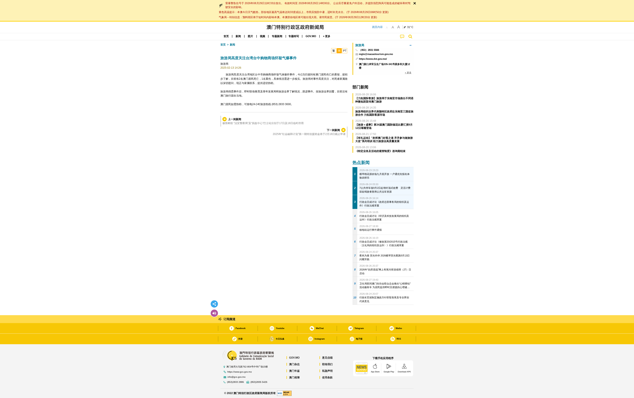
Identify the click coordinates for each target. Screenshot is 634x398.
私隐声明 (327, 370)
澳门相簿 (294, 377)
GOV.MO (294, 357)
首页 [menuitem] (226, 36)
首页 (223, 44)
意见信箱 (327, 357)
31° (410, 27)
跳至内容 (377, 27)
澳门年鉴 (294, 370)
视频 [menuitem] (262, 36)
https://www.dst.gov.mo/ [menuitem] (373, 58)
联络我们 (327, 364)
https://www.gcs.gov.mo (239, 372)
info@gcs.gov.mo (237, 377)
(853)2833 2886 (235, 382)
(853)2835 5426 (258, 382)
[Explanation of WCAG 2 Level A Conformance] (284, 393)
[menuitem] (238, 36)
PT (345, 50)
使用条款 (327, 377)
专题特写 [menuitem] (293, 36)
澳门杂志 (294, 364)
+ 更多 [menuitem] (408, 72)
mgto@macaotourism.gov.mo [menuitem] (376, 54)
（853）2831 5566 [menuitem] (369, 50)
